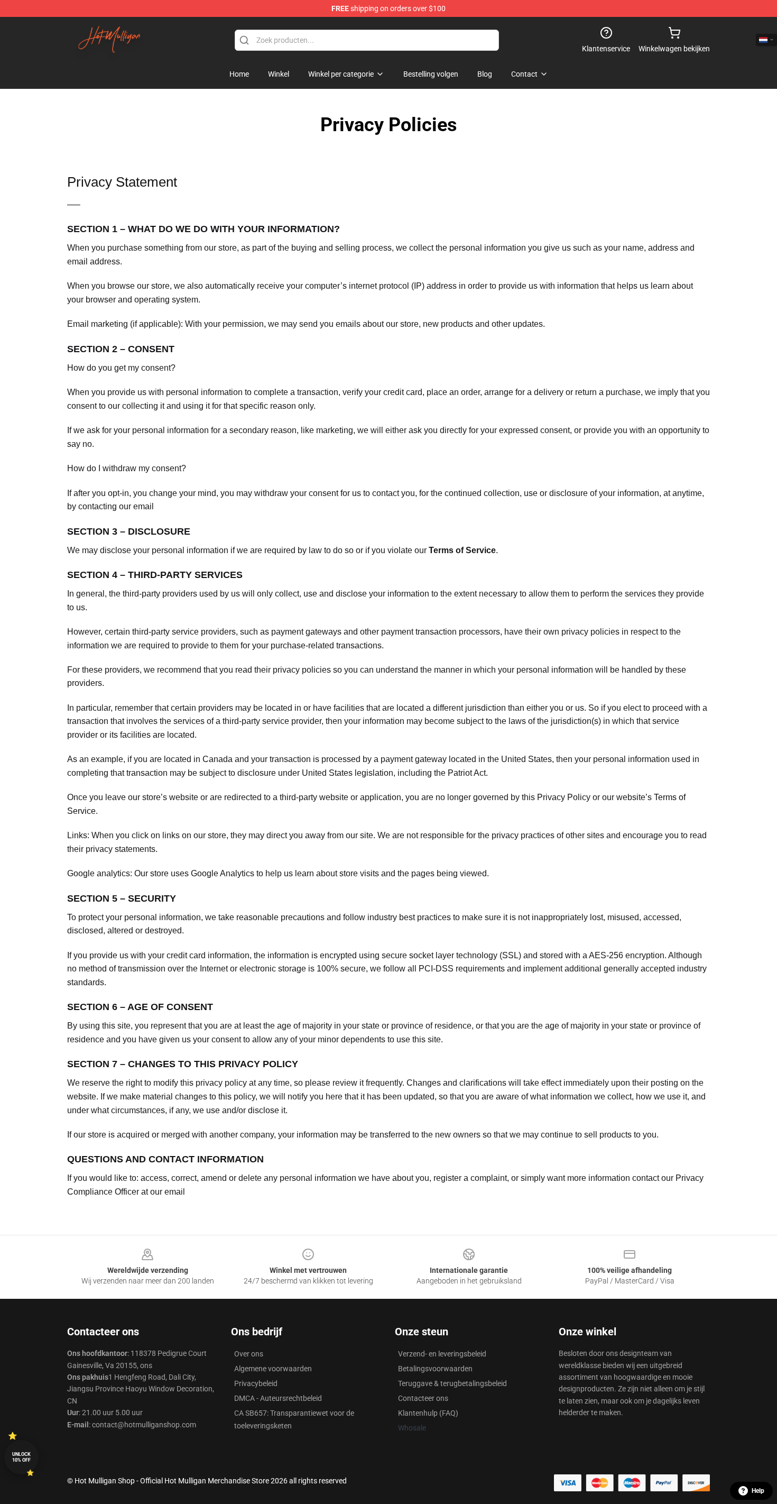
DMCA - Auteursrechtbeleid (278, 1398)
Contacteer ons (423, 1398)
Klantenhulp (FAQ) (428, 1413)
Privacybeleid (256, 1383)
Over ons (248, 1354)
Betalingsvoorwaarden (435, 1368)
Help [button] (758, 1490)
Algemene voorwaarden (273, 1368)
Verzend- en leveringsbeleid (442, 1354)
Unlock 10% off (21, 1457)
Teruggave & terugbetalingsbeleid (452, 1383)
